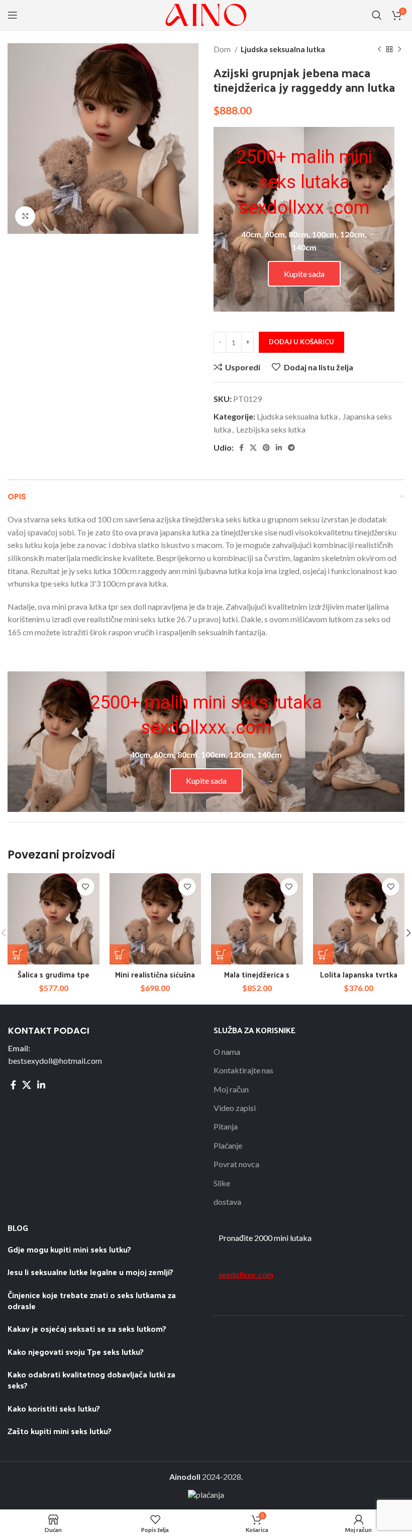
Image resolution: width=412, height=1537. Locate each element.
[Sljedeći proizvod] (399, 49)
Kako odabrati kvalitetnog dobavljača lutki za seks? (91, 1379)
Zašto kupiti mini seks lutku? (61, 1431)
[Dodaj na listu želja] (85, 887)
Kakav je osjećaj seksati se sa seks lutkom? (87, 1328)
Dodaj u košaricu (301, 342)
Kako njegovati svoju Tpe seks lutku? (76, 1351)
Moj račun (231, 1089)
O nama (227, 1051)
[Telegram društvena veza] (291, 447)
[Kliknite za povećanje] (25, 216)
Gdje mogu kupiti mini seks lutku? (69, 1249)
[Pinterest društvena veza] (266, 447)
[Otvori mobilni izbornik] (13, 15)
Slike (222, 1183)
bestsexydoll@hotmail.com (55, 1060)
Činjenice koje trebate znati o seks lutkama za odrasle (92, 1300)
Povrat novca (236, 1164)
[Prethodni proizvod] (379, 49)
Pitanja (226, 1126)
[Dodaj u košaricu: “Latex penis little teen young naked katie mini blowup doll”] (221, 954)
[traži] (377, 15)
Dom (223, 49)
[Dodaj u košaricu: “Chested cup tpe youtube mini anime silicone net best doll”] (18, 954)
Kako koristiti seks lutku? (54, 1408)
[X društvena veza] (253, 447)
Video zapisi (235, 1107)
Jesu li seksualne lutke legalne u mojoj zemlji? (91, 1272)
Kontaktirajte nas (243, 1070)
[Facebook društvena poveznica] (241, 447)
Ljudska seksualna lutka (283, 49)
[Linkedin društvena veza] (279, 447)
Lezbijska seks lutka (270, 429)
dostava (227, 1201)
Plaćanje (228, 1145)
